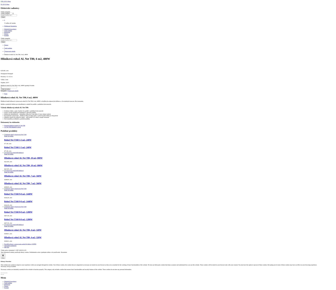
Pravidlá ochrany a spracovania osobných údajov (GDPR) (20, 244)
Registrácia (14, 26)
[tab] (169, 94)
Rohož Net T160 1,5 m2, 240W (17, 140)
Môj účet (6, 247)
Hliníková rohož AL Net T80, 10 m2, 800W (23, 158)
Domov (6, 34)
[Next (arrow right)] (3, 274)
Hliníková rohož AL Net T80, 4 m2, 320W (22, 230)
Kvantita (32, 85)
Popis (5, 94)
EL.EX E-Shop (5, 4)
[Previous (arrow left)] (1, 274)
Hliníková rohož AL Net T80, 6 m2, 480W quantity (15, 85)
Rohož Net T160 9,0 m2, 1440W (18, 194)
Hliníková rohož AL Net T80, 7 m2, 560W (22, 176)
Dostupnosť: (4, 73)
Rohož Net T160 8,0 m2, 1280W (18, 212)
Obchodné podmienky (10, 245)
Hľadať (3, 17)
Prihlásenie (7, 26)
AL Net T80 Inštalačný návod (12, 127)
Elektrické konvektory (10, 29)
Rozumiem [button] (64, 252)
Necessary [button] (4, 266)
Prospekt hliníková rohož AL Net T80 (14, 125)
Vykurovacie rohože (12, 91)
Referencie (7, 32)
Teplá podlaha (8, 30)
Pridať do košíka (5, 89)
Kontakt (6, 35)
